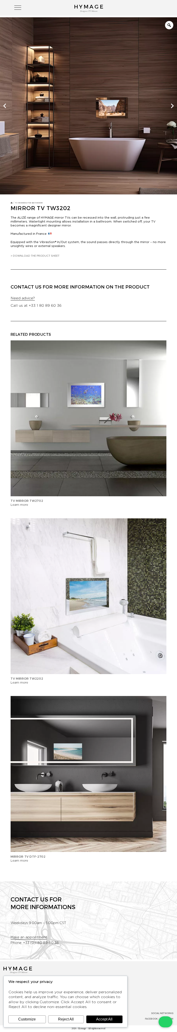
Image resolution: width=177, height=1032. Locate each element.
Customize (27, 1019)
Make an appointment (29, 937)
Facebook (151, 1018)
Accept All (104, 1019)
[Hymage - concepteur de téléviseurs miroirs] (11, 203)
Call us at (36, 305)
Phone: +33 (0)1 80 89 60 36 (35, 943)
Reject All (66, 1019)
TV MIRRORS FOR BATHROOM (29, 203)
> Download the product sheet (35, 256)
